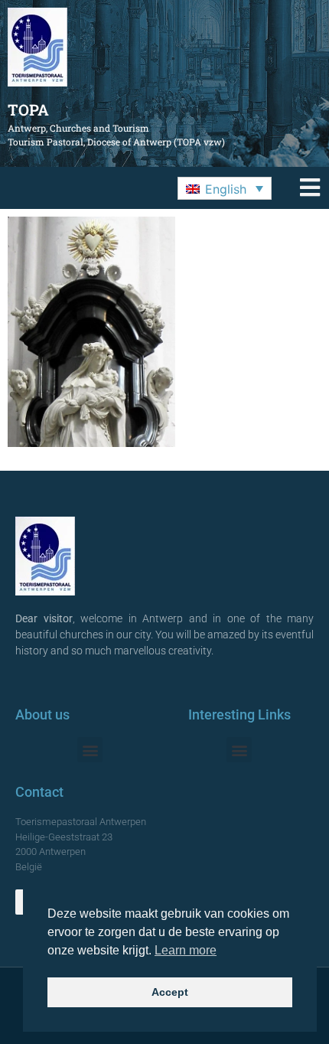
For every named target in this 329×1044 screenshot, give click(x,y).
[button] (225, 188)
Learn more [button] (186, 950)
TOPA (28, 109)
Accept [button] (169, 992)
